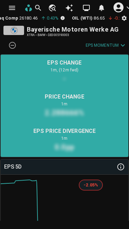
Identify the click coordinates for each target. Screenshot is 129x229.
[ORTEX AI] (69, 8)
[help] (121, 167)
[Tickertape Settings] (124, 18)
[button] (52, 8)
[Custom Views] (86, 8)
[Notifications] (101, 8)
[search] (38, 8)
